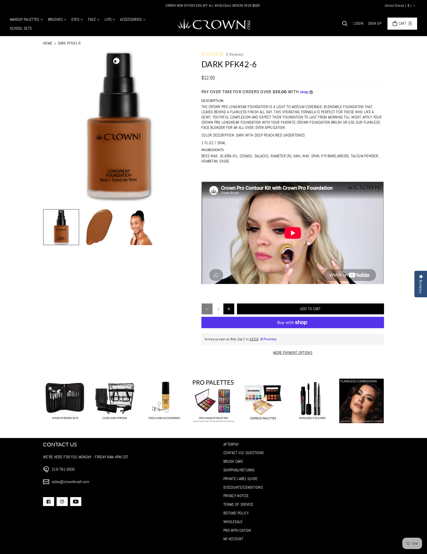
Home (47, 43)
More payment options (292, 352)
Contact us (60, 444)
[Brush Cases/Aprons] (114, 401)
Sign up (374, 23)
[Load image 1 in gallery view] (61, 227)
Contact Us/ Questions (243, 452)
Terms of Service (238, 504)
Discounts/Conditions (243, 487)
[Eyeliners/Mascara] (312, 401)
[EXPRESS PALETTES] (263, 401)
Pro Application (237, 530)
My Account (233, 538)
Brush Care (233, 461)
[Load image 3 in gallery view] (137, 227)
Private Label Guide (240, 478)
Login (358, 23)
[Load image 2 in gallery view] (99, 227)
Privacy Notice (236, 495)
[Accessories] (164, 401)
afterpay (231, 444)
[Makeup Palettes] (213, 401)
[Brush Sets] (65, 401)
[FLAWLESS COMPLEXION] (361, 401)
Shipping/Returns (239, 470)
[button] (26, 19)
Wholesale (233, 521)
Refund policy (236, 513)
